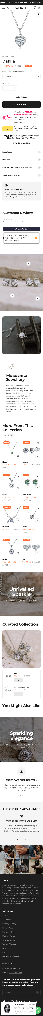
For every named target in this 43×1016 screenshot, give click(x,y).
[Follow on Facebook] (4, 1001)
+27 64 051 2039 (15, 972)
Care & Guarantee (9, 940)
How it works (19, 122)
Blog (4, 948)
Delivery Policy (8, 936)
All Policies (6, 920)
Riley (4, 494)
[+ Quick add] (18, 456)
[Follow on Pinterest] (16, 1001)
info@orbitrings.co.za (11, 968)
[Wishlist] (35, 7)
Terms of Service (9, 944)
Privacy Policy (8, 932)
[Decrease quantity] (5, 88)
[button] (21, 229)
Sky (23, 559)
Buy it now (21, 104)
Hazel (4, 462)
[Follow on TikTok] (25, 1001)
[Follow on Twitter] (8, 1001)
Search (5, 916)
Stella (24, 527)
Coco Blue (26, 494)
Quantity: (6, 83)
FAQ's (4, 952)
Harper (25, 462)
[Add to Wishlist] (18, 443)
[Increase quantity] (14, 88)
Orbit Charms (8, 57)
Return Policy (8, 928)
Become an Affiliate (10, 956)
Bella (4, 559)
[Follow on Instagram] (12, 1001)
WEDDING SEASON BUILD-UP (24, 2)
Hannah (5, 527)
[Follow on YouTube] (20, 1001)
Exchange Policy (9, 924)
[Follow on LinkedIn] (29, 1001)
